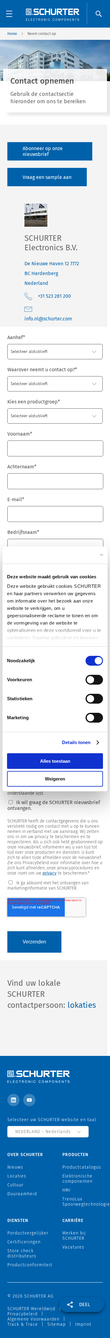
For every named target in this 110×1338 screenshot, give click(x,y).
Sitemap (56, 1324)
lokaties (82, 1005)
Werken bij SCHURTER (74, 1235)
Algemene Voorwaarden (33, 1319)
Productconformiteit (29, 1265)
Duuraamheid (22, 1193)
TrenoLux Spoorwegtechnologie (86, 1201)
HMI (66, 1190)
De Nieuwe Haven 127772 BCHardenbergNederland (51, 273)
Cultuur (15, 1185)
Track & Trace (22, 1324)
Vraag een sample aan (47, 177)
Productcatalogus (81, 1167)
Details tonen (76, 742)
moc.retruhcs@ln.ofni (48, 319)
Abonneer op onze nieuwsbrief (43, 151)
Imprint (83, 1324)
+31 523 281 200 (54, 296)
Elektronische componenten (77, 1179)
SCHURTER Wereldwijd (31, 1308)
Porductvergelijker (27, 1233)
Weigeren (55, 778)
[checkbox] (55, 885)
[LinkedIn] (13, 1100)
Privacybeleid (22, 1314)
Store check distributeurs (21, 1253)
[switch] (94, 680)
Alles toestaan (55, 761)
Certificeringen (24, 1242)
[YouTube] (29, 1100)
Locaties (16, 1176)
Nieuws (15, 1167)
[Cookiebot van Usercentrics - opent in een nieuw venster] (77, 555)
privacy (49, 873)
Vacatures (73, 1247)
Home (12, 34)
